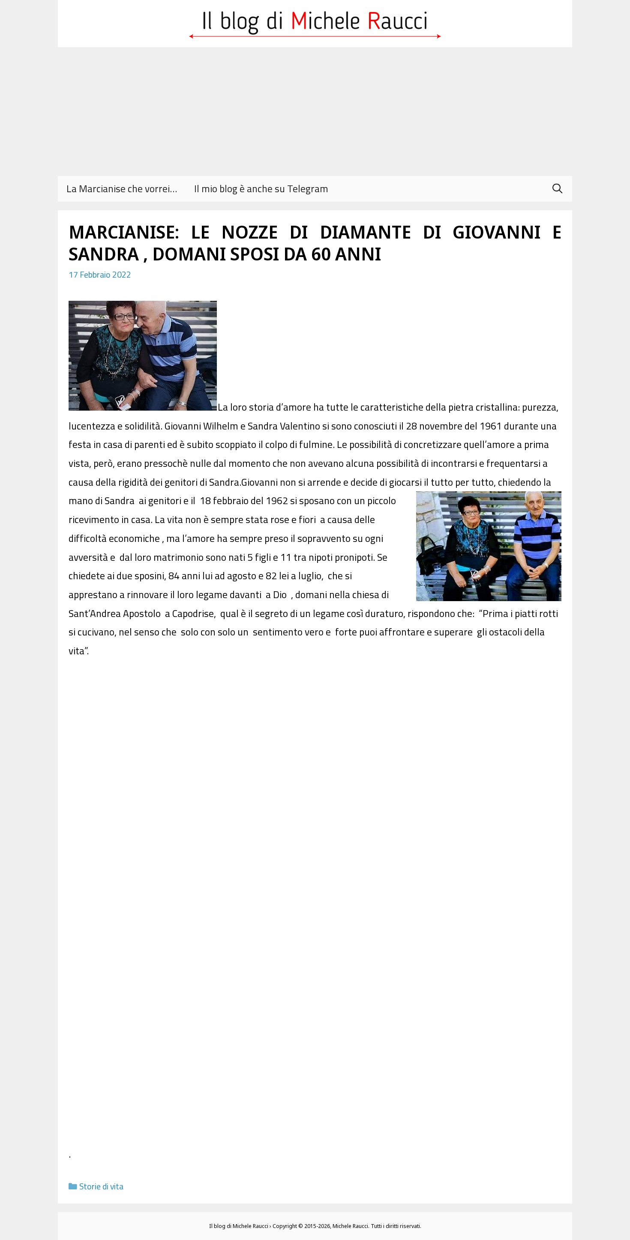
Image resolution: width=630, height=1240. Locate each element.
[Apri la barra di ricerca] (557, 189)
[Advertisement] (315, 111)
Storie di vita (101, 1186)
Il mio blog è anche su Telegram (261, 188)
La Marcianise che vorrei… (121, 188)
